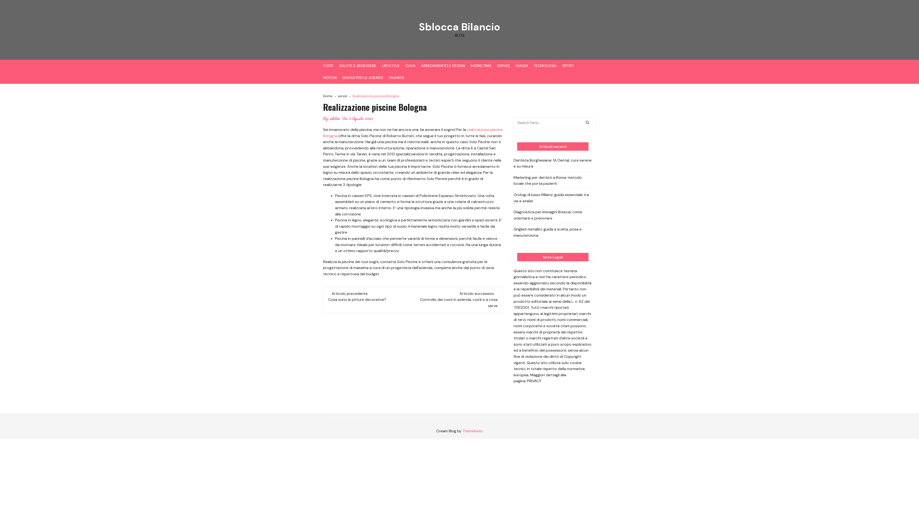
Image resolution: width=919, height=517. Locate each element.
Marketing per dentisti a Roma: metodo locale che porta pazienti (548, 180)
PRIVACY (534, 380)
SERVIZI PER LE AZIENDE (362, 77)
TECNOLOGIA (545, 65)
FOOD (328, 65)
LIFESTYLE (391, 65)
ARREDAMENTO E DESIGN (443, 65)
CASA (410, 65)
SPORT (568, 65)
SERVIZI (503, 65)
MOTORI (330, 77)
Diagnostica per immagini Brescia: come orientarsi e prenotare (548, 215)
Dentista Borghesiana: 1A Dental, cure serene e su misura (553, 163)
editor (335, 118)
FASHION (396, 77)
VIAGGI (522, 65)
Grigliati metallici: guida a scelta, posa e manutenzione (548, 232)
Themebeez (472, 430)
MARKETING (481, 65)
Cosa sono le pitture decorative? (357, 299)
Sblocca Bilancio (459, 27)
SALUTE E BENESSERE (357, 65)
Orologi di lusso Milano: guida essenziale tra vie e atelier (551, 197)
